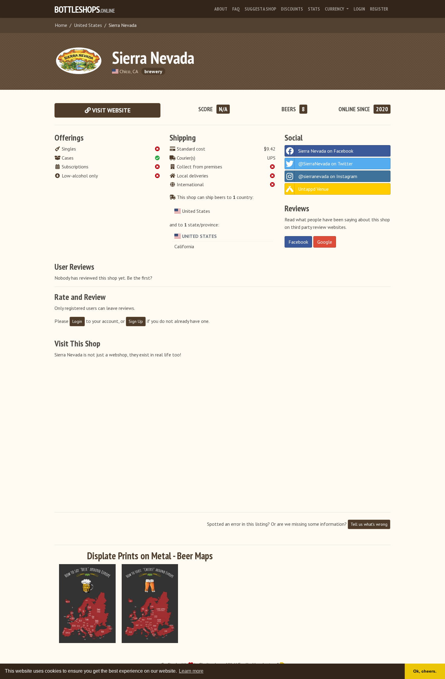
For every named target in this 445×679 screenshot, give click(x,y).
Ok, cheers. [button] (425, 671)
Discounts (292, 9)
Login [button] (77, 321)
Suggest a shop (260, 9)
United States (88, 25)
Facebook (298, 242)
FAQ (236, 9)
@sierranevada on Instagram (327, 176)
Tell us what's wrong (369, 524)
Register (379, 9)
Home (61, 25)
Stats (314, 9)
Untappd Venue (313, 189)
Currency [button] (335, 9)
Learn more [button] (191, 671)
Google (324, 242)
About (220, 9)
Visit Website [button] (110, 110)
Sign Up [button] (136, 321)
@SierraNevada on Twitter (325, 164)
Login (359, 9)
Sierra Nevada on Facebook (325, 151)
